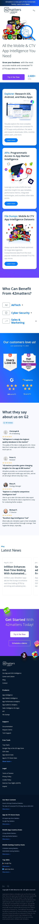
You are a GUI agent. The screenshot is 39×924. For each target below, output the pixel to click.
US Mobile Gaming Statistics (10, 848)
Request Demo (7, 730)
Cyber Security (20, 312)
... (27, 476)
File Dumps (6, 715)
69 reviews (9, 423)
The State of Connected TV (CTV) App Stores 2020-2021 (17, 806)
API (3, 711)
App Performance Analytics (11, 701)
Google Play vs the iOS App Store (13, 748)
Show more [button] (6, 761)
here (28, 4)
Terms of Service (7, 773)
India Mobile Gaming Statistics (10, 851)
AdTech (16, 304)
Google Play (7, 863)
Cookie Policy (6, 780)
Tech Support (6, 733)
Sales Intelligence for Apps (10, 708)
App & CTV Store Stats (9, 758)
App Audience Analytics (9, 705)
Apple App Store (9, 869)
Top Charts (6, 745)
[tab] (19, 305)
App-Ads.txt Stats (8, 755)
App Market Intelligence (10, 698)
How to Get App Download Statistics (12, 803)
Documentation (7, 726)
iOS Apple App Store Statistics (10, 818)
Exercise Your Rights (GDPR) (11, 783)
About (4, 670)
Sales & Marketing (17, 321)
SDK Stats (5, 751)
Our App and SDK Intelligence (11, 673)
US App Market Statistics (9, 833)
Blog (2, 546)
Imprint (4, 786)
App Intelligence (7, 695)
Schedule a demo (19, 643)
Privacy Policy (6, 776)
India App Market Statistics (9, 836)
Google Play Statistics (8, 821)
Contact (5, 683)
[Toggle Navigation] (34, 10)
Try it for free (14, 77)
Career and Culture (8, 676)
